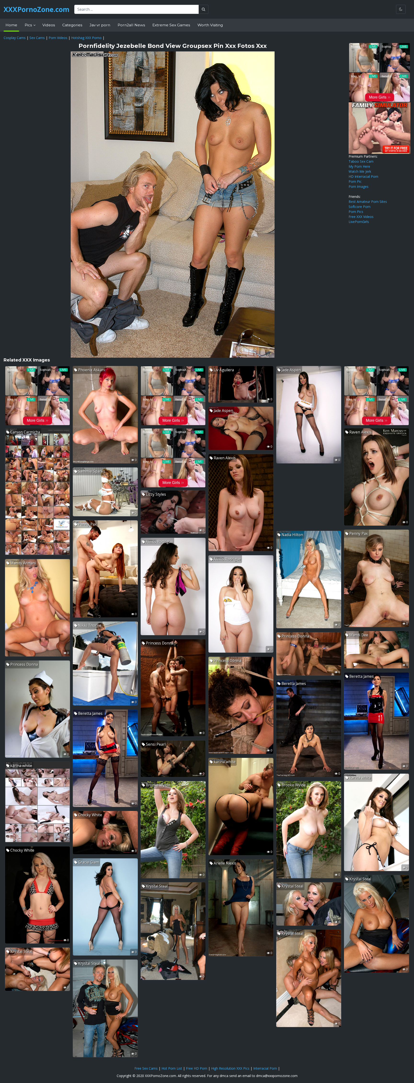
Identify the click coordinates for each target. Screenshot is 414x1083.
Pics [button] (29, 25)
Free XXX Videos (361, 216)
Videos (48, 25)
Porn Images (358, 186)
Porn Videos (58, 37)
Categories (72, 25)
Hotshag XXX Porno (86, 37)
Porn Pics (356, 211)
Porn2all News (131, 25)
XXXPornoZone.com (36, 9)
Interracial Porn (265, 1068)
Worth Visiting (210, 25)
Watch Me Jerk (360, 171)
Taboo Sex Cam (361, 161)
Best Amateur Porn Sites (368, 201)
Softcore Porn (359, 206)
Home (11, 25)
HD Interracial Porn (363, 176)
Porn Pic (355, 181)
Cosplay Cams (15, 37)
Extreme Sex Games (171, 25)
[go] (203, 9)
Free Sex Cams (146, 1068)
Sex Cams (37, 37)
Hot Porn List (171, 1068)
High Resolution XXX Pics (230, 1068)
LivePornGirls (359, 221)
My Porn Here (359, 166)
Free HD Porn (196, 1068)
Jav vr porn (100, 25)
